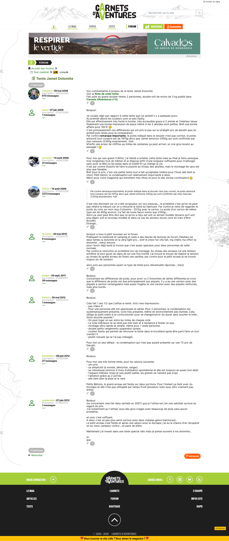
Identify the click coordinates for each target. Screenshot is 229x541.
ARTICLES (31, 498)
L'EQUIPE (198, 491)
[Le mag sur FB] (169, 481)
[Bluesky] (188, 481)
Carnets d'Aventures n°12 (102, 99)
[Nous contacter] (51, 481)
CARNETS (114, 491)
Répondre (193, 456)
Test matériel (41, 72)
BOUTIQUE (156, 26)
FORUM (132, 26)
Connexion (175, 26)
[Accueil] (54, 26)
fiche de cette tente (107, 93)
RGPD (200, 506)
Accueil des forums (42, 68)
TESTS (112, 26)
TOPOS (92, 26)
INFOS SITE (197, 498)
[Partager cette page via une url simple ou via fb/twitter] (92, 103)
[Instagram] (178, 481)
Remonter (37, 455)
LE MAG (72, 26)
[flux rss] (198, 481)
